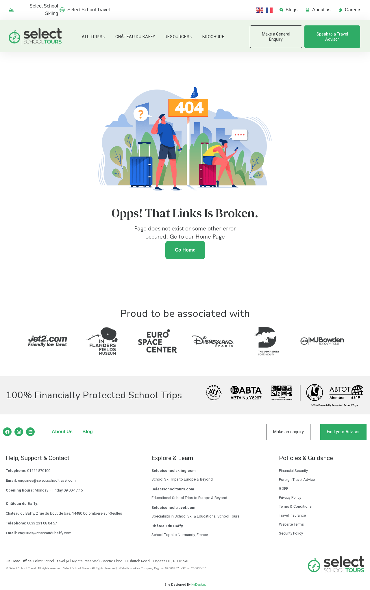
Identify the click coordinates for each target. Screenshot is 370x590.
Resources (177, 36)
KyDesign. (198, 584)
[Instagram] (18, 431)
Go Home (185, 249)
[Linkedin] (30, 431)
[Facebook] (7, 431)
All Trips (92, 36)
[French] (270, 9)
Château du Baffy (135, 36)
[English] (261, 9)
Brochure (213, 36)
